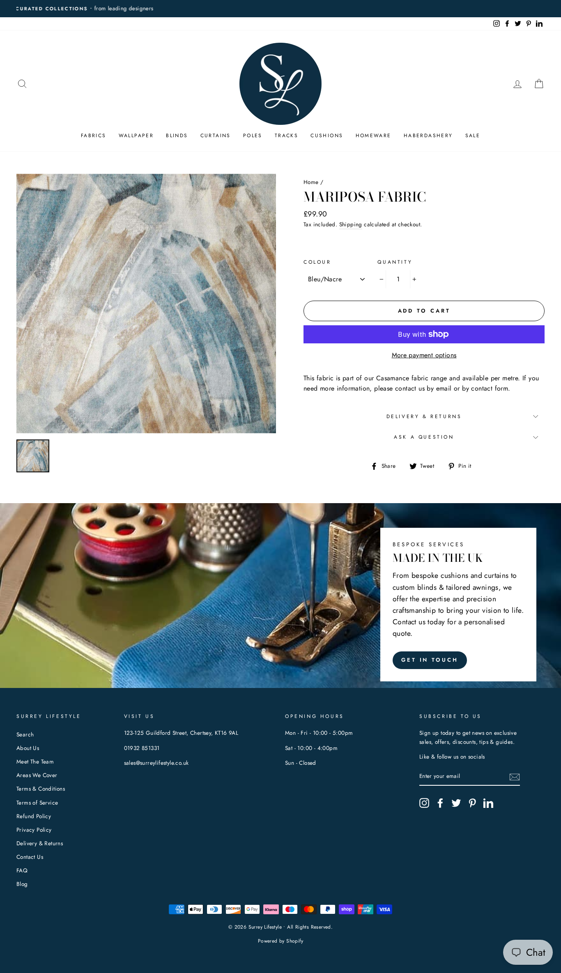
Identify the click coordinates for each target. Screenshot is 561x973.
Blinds (177, 135)
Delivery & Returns (424, 416)
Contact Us (29, 857)
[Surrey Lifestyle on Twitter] (456, 803)
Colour (317, 262)
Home (311, 182)
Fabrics (93, 135)
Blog (22, 884)
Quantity (394, 262)
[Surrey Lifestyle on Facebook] (440, 803)
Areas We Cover (36, 775)
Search (25, 734)
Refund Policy (33, 816)
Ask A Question (424, 437)
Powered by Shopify (280, 941)
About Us (27, 748)
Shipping (350, 224)
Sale (473, 135)
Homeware (373, 135)
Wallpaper (136, 135)
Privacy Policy (34, 830)
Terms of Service (37, 802)
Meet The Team (35, 761)
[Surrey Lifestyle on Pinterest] (472, 803)
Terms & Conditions (40, 788)
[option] (280, 8)
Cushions (326, 135)
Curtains (215, 135)
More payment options (424, 355)
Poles (252, 135)
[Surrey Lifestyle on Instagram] (424, 803)
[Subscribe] (514, 776)
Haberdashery (428, 135)
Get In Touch (429, 660)
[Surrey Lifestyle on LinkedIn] (488, 803)
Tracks (286, 135)
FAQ (22, 870)
